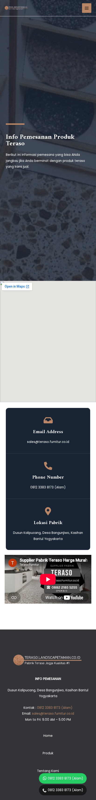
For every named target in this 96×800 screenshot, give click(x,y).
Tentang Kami (48, 771)
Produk (48, 753)
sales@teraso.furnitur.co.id (53, 713)
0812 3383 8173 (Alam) (65, 778)
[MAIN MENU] (87, 8)
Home (48, 736)
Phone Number (48, 477)
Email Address (48, 432)
